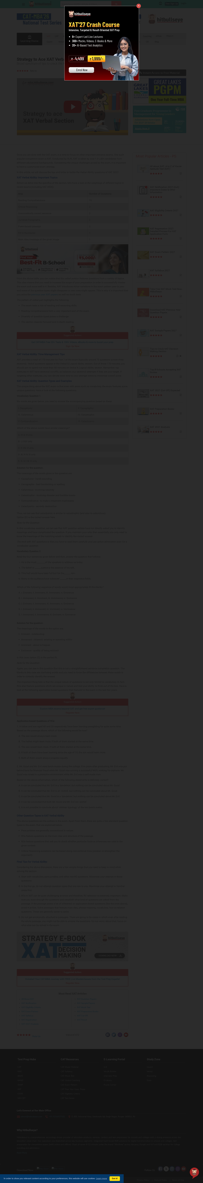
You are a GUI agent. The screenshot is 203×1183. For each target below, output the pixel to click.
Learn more (101, 1178)
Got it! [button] (115, 1179)
